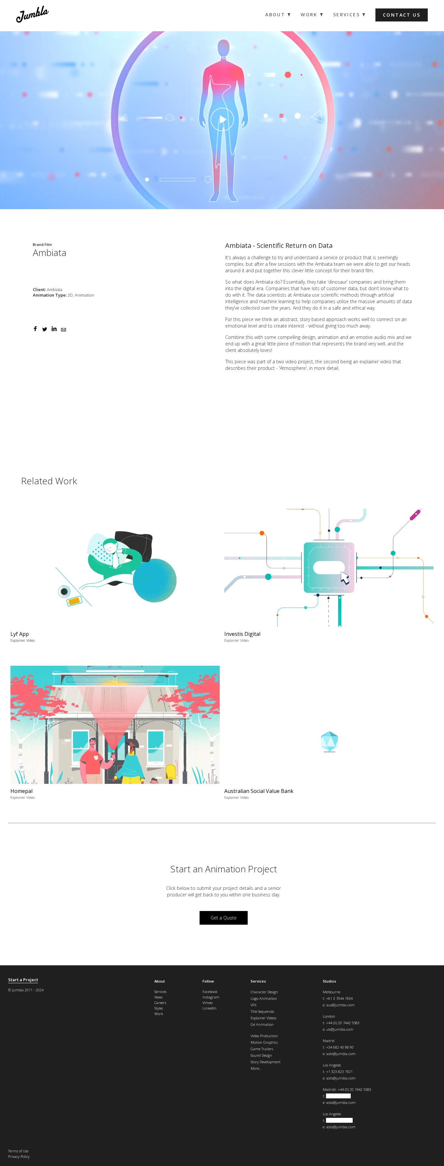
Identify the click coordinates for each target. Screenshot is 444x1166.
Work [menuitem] (309, 15)
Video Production (264, 1035)
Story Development (266, 1061)
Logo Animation (264, 998)
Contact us (401, 15)
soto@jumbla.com (341, 1053)
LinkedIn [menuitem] (209, 1008)
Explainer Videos (263, 1017)
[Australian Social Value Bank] (329, 735)
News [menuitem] (158, 997)
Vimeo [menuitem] (207, 1002)
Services (258, 981)
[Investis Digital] (329, 578)
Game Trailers (262, 1048)
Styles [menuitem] (158, 1008)
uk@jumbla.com (339, 1029)
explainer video (375, 361)
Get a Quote (224, 918)
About (159, 981)
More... (256, 1068)
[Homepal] (115, 735)
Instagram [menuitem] (210, 997)
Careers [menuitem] (160, 1002)
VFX (253, 1004)
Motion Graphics (264, 1042)
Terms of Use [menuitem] (18, 1150)
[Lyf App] (115, 578)
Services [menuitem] (346, 15)
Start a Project (23, 980)
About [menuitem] (275, 15)
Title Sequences (262, 1011)
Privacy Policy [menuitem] (19, 1156)
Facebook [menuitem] (209, 991)
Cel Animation (262, 1024)
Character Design (264, 991)
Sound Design (261, 1055)
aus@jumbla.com (340, 1004)
